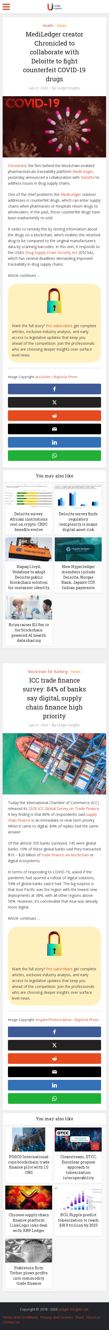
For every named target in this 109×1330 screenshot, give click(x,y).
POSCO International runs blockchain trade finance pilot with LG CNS (28, 1164)
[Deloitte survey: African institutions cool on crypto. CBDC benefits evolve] (28, 496)
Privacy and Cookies (56, 1317)
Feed (80, 1317)
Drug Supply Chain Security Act (51, 252)
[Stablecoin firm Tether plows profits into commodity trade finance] (28, 1249)
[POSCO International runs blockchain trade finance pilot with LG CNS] (28, 1139)
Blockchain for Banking (47, 671)
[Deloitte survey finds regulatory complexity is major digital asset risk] (78, 496)
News (62, 25)
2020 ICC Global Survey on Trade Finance (64, 808)
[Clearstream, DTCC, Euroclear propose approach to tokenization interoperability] (78, 1139)
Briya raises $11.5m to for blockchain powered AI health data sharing (29, 632)
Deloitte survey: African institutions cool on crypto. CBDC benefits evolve (29, 521)
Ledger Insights (68, 88)
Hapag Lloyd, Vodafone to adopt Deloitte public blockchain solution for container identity (28, 577)
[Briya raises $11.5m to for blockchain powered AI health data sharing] (28, 607)
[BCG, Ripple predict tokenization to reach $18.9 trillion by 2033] (78, 1197)
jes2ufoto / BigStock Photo (56, 376)
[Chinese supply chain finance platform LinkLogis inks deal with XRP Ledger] (28, 1197)
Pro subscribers (59, 325)
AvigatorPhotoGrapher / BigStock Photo (67, 1019)
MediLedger (82, 171)
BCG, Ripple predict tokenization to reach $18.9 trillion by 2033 (78, 1220)
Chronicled (17, 165)
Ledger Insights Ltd (73, 1309)
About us (93, 1317)
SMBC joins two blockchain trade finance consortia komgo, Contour (52, 1306)
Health (47, 25)
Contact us (11, 1322)
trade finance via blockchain (65, 854)
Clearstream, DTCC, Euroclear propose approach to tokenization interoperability (78, 1167)
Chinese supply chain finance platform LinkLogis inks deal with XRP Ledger (29, 1222)
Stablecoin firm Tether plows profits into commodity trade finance (29, 1275)
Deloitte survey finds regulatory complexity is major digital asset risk (78, 521)
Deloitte (87, 177)
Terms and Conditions (20, 1317)
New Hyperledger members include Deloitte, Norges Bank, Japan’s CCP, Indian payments (78, 577)
